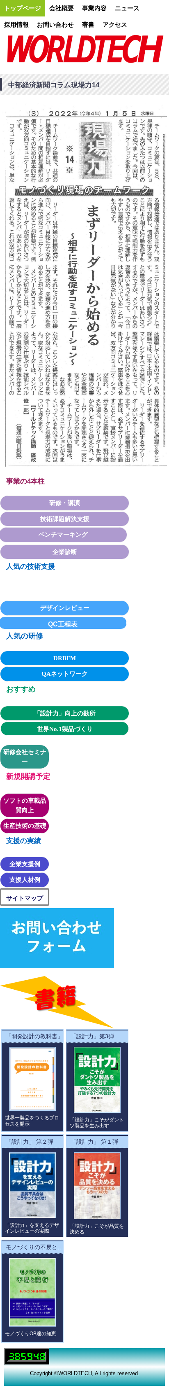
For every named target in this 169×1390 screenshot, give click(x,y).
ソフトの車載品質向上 (24, 805)
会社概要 (61, 8)
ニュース (127, 8)
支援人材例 (24, 879)
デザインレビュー (64, 608)
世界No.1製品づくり (65, 729)
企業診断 (65, 552)
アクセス (115, 24)
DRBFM (64, 658)
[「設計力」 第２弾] (32, 1185)
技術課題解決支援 (64, 519)
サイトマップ (24, 898)
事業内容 (94, 8)
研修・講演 (64, 503)
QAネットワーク (64, 673)
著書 (88, 24)
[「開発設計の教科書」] (32, 1079)
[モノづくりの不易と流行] (32, 1292)
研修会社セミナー (24, 757)
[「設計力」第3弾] (97, 1080)
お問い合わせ (55, 24)
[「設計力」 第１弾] (97, 1185)
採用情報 (16, 24)
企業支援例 (24, 864)
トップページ (22, 8)
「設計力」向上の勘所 (65, 713)
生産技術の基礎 (24, 825)
